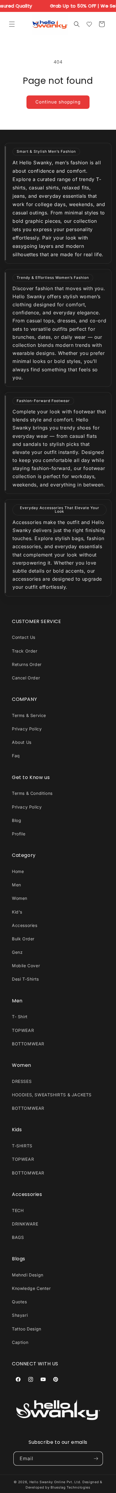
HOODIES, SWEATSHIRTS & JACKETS (52, 1094)
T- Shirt (20, 1016)
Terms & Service (29, 715)
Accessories (24, 925)
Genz (17, 952)
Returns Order (27, 664)
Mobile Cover (26, 965)
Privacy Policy (27, 728)
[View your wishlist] (89, 24)
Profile (18, 833)
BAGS (18, 1237)
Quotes (19, 1301)
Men (16, 884)
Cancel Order (26, 677)
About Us (22, 742)
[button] (11, 24)
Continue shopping (58, 102)
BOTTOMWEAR (28, 1043)
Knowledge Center (31, 1288)
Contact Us (23, 637)
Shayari (20, 1315)
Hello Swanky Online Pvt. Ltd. (55, 1482)
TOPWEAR (23, 1030)
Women (19, 898)
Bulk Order (23, 938)
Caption (20, 1342)
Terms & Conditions (32, 793)
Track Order (24, 650)
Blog (16, 820)
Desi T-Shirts (25, 979)
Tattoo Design (26, 1328)
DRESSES (22, 1081)
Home (18, 871)
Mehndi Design (27, 1274)
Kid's (17, 911)
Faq (16, 755)
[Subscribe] (96, 1459)
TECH (17, 1210)
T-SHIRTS (22, 1145)
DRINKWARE (25, 1223)
